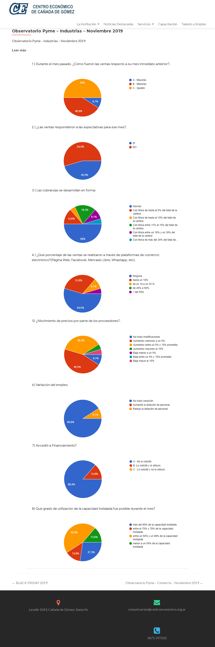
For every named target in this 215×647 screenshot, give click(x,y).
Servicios (144, 24)
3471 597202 (157, 638)
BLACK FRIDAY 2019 (29, 583)
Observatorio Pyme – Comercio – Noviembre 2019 (164, 583)
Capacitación (167, 24)
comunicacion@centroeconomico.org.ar (157, 609)
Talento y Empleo (193, 24)
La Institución (86, 24)
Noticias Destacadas (119, 24)
